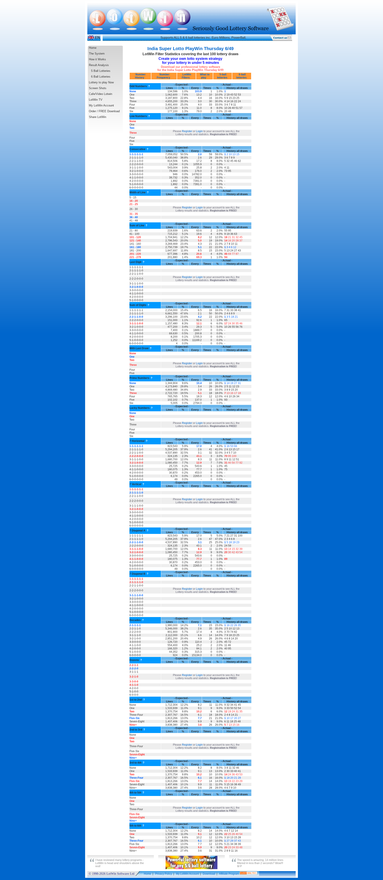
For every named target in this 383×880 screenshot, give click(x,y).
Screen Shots (97, 88)
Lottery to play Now (101, 82)
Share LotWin (97, 117)
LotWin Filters (186, 76)
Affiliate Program (229, 873)
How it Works (97, 59)
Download (209, 873)
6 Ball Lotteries (100, 76)
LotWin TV (95, 99)
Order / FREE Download (104, 111)
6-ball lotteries (241, 76)
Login (199, 131)
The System (97, 53)
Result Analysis (99, 65)
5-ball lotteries (222, 76)
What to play (204, 76)
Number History (140, 76)
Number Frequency (164, 76)
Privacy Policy (163, 873)
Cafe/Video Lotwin (100, 94)
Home (92, 47)
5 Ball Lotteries (100, 71)
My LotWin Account (101, 105)
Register (187, 131)
